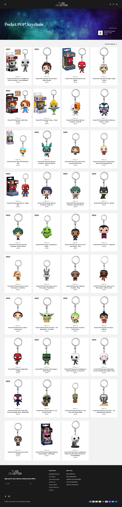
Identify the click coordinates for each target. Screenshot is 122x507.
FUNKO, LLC (18, 76)
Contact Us (52, 482)
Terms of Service (54, 487)
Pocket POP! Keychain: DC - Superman (104, 244)
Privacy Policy (53, 484)
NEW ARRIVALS (70, 474)
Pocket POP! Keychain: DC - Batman (104, 203)
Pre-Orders (52, 476)
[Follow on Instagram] (9, 496)
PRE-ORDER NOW (71, 476)
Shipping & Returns (54, 474)
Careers (51, 490)
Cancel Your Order (54, 479)
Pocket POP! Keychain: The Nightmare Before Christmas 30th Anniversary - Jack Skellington (75, 453)
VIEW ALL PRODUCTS (72, 484)
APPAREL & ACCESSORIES (73, 479)
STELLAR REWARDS (72, 482)
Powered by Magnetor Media (23, 501)
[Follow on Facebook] (5, 496)
